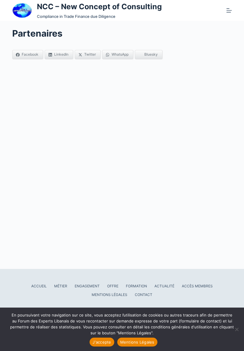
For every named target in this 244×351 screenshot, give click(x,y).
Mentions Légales (109, 294)
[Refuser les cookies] (237, 329)
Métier (60, 286)
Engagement (87, 286)
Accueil (39, 286)
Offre (112, 286)
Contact (143, 294)
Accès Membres (197, 286)
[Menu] (229, 10)
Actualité (164, 286)
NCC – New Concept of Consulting (99, 6)
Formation (136, 286)
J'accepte (102, 342)
